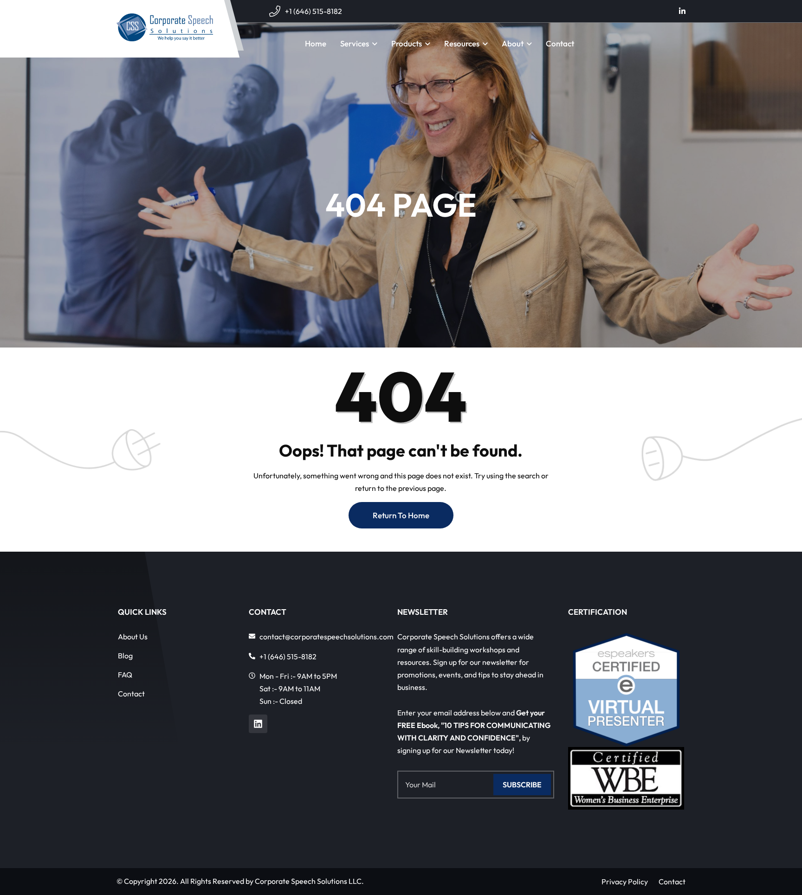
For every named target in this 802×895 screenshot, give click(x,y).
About (513, 43)
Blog (125, 655)
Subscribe (522, 784)
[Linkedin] (258, 724)
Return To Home (401, 515)
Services (354, 43)
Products (406, 43)
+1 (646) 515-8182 (313, 11)
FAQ (125, 674)
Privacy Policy (625, 881)
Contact (560, 43)
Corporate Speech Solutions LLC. (309, 881)
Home (315, 43)
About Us (133, 636)
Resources (461, 43)
